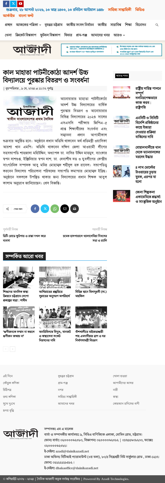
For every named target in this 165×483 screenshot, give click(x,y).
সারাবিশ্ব (115, 25)
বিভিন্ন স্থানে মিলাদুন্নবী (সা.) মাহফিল (91, 294)
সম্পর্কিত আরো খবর (24, 256)
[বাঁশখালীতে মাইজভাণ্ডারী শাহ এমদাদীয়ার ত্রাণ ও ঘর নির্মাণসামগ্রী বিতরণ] (91, 317)
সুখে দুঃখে (9, 403)
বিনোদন (141, 25)
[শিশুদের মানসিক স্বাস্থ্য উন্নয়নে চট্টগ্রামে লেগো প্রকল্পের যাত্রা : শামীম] (19, 277)
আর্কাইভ (9, 16)
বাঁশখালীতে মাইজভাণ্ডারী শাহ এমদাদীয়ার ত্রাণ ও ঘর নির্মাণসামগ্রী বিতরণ (90, 336)
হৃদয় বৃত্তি (8, 410)
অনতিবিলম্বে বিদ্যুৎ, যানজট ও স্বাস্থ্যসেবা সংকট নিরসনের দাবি (55, 336)
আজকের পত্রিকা (27, 25)
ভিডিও (139, 9)
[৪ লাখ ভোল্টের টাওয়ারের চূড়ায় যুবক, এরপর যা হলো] (121, 171)
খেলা (8, 35)
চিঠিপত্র (7, 390)
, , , (55, 9)
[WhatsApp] (54, 208)
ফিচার (68, 35)
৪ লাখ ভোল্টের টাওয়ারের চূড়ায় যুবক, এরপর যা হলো (146, 174)
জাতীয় (102, 25)
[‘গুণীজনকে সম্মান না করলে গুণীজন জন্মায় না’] (19, 317)
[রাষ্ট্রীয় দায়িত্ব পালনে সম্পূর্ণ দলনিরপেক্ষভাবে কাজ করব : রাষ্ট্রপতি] (121, 92)
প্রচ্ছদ (8, 25)
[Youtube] (20, 4)
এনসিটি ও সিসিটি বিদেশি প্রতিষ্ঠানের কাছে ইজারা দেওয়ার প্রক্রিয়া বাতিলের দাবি (147, 128)
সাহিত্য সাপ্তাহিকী (119, 9)
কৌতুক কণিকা (11, 383)
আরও (118, 35)
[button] (157, 25)
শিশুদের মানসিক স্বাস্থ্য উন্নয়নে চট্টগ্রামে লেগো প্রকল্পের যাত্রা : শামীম (16, 296)
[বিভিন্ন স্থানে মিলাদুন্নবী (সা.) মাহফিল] (91, 277)
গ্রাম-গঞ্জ (81, 35)
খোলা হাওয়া (120, 376)
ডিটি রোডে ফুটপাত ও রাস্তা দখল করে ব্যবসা (24, 238)
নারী (115, 390)
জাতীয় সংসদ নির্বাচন (80, 25)
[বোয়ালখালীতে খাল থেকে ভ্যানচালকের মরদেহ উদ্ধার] (121, 151)
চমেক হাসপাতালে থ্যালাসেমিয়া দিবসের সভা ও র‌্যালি (85, 238)
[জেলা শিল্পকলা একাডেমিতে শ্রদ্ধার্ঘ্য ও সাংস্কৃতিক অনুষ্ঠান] (121, 196)
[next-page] (12, 349)
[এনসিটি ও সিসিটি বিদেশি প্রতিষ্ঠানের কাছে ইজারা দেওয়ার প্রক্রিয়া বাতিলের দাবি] (121, 122)
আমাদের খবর (100, 35)
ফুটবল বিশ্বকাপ (50, 35)
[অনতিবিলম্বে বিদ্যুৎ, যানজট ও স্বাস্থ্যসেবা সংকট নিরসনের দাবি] (55, 317)
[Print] (74, 208)
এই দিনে (8, 376)
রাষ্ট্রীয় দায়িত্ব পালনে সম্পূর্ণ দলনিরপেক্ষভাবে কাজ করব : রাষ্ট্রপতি (148, 98)
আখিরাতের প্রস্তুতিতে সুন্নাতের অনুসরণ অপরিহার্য (54, 294)
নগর (60, 390)
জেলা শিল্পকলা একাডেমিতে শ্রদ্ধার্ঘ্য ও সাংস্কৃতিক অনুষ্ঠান (149, 197)
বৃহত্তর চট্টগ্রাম (54, 25)
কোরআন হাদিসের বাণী (126, 403)
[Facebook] (6, 4)
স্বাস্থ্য (115, 397)
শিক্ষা (128, 25)
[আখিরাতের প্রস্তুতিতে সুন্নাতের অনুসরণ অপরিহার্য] (55, 277)
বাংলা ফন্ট (26, 16)
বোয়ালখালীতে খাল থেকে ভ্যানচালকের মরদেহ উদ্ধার (148, 152)
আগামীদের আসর (123, 383)
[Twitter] (13, 4)
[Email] (64, 208)
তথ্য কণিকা (9, 397)
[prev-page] (5, 349)
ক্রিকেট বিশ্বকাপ (25, 35)
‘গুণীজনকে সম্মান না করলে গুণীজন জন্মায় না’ (19, 334)
